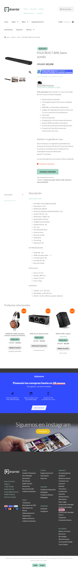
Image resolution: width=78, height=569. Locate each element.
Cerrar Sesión (63, 544)
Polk (18, 37)
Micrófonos (26, 481)
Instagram (44, 511)
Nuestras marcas (29, 13)
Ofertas (28, 30)
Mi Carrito (62, 534)
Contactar (40, 13)
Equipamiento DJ (38, 22)
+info (35, 565)
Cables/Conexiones (29, 491)
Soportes (19, 30)
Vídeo (23, 22)
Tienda (26, 9)
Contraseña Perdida (65, 542)
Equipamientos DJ (47, 473)
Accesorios (26, 486)
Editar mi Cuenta (64, 531)
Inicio (6, 22)
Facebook (44, 509)
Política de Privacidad (66, 504)
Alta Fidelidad (27, 476)
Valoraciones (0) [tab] (9, 201)
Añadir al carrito (14, 348)
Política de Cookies (65, 507)
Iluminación (8, 30)
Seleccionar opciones (39, 346)
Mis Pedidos (63, 537)
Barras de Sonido (28, 489)
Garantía (62, 494)
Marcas (13, 37)
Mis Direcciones (64, 539)
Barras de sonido (49, 180)
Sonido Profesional (29, 473)
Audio (14, 22)
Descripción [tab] (8, 195)
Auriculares (26, 478)
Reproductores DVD (29, 505)
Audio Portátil (27, 484)
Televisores (26, 503)
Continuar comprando (48, 172)
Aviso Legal (62, 502)
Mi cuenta (33, 9)
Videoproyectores (28, 513)
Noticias (41, 9)
